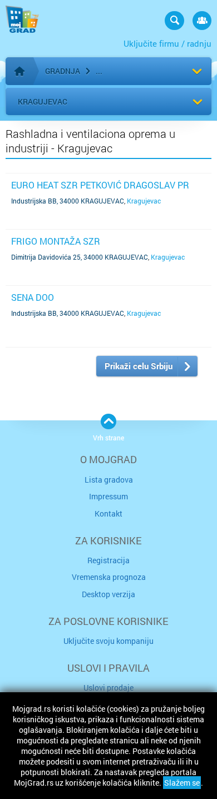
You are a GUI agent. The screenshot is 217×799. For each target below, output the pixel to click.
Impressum (108, 496)
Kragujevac (42, 101)
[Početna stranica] (19, 71)
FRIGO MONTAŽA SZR (55, 241)
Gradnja (62, 71)
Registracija (108, 560)
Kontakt (108, 513)
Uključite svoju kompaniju (108, 641)
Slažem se (182, 782)
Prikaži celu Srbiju (138, 365)
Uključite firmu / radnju (167, 43)
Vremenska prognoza (109, 577)
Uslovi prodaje (108, 687)
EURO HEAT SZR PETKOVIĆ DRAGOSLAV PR (100, 185)
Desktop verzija (108, 594)
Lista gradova (109, 479)
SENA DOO (32, 297)
